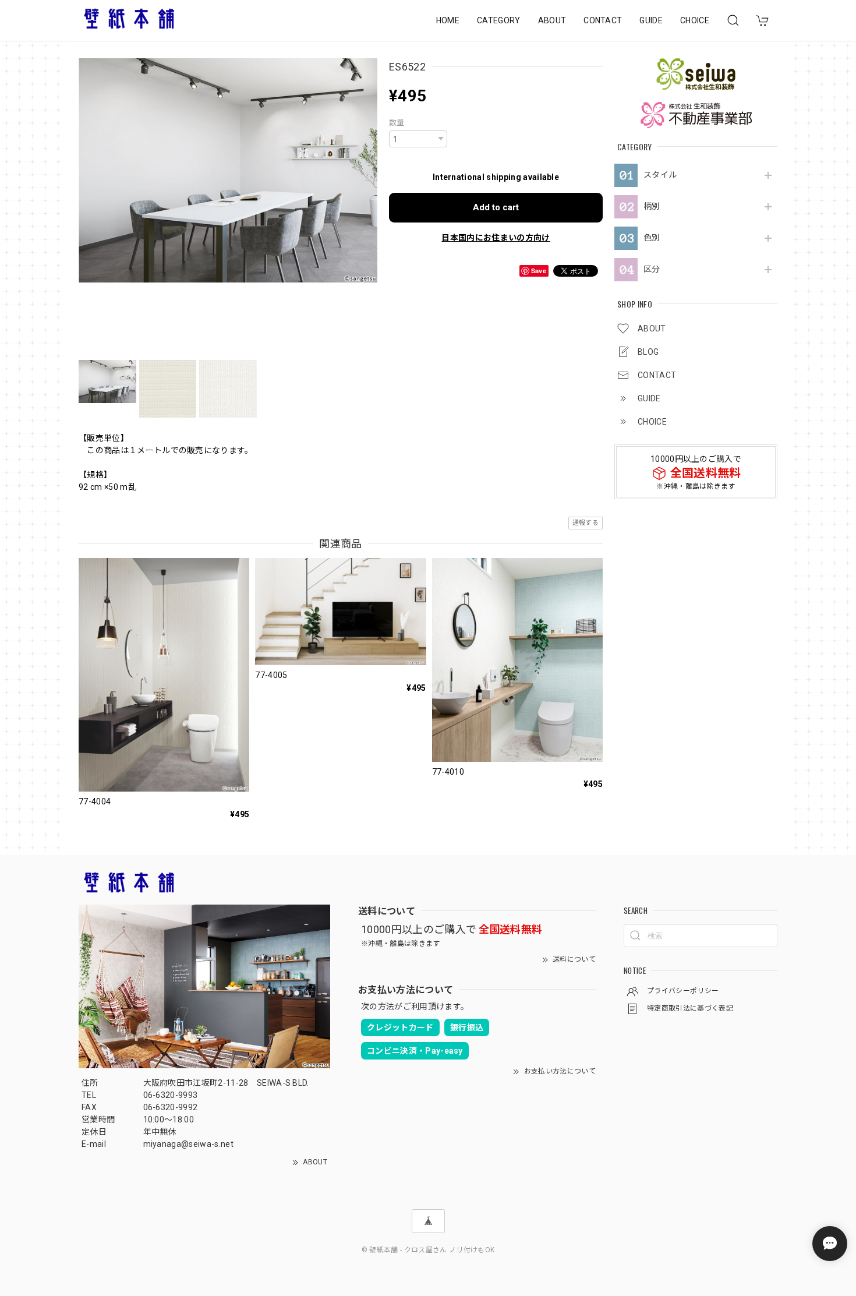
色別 (651, 237)
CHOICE (694, 20)
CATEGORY (499, 20)
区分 (651, 269)
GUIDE (651, 20)
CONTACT (602, 20)
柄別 (651, 206)
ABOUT (552, 20)
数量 (397, 122)
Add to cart (496, 207)
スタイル (660, 174)
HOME (447, 20)
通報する (585, 523)
